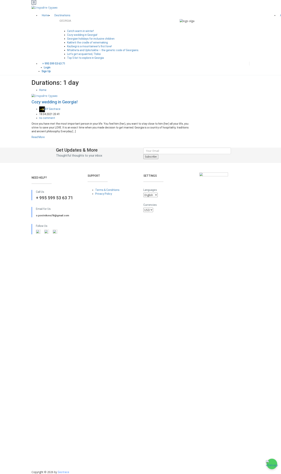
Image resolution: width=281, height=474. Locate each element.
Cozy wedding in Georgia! (82, 34)
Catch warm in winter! (80, 31)
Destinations (62, 15)
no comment (47, 117)
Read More (38, 137)
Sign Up (46, 71)
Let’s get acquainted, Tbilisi (84, 54)
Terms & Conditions (107, 189)
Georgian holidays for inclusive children (91, 38)
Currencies (150, 204)
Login (47, 67)
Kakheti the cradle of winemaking (87, 42)
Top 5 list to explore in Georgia (85, 57)
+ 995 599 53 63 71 (53, 63)
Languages (150, 189)
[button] (272, 464)
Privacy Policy (103, 193)
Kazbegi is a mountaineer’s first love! (89, 46)
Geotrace (52, 108)
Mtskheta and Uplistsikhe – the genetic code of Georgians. (103, 50)
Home (45, 15)
